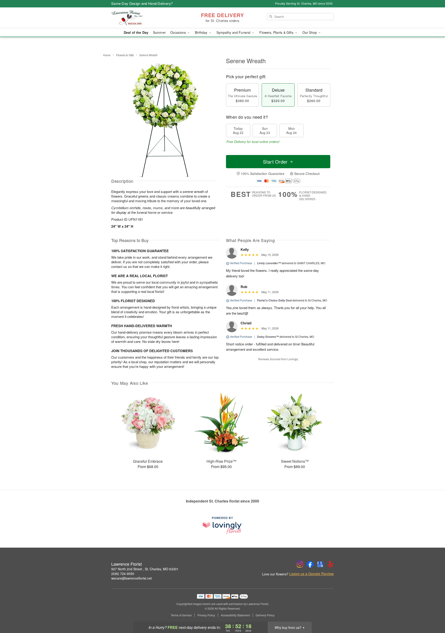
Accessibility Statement (235, 615)
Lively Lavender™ (269, 263)
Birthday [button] (201, 32)
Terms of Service (181, 615)
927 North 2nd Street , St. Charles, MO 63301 (144, 569)
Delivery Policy (265, 615)
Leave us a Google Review (311, 573)
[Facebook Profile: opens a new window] (310, 564)
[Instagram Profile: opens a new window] (300, 564)
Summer (159, 32)
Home (107, 55)
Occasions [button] (178, 32)
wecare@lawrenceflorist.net (131, 578)
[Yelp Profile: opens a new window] (330, 564)
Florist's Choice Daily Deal (274, 300)
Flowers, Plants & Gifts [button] (276, 32)
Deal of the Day (136, 32)
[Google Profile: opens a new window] (320, 564)
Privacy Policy (206, 615)
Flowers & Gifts (125, 55)
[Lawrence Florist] (144, 17)
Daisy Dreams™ (268, 337)
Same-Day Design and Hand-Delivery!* (142, 3)
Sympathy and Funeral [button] (233, 32)
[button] (433, 613)
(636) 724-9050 (122, 573)
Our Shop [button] (310, 32)
